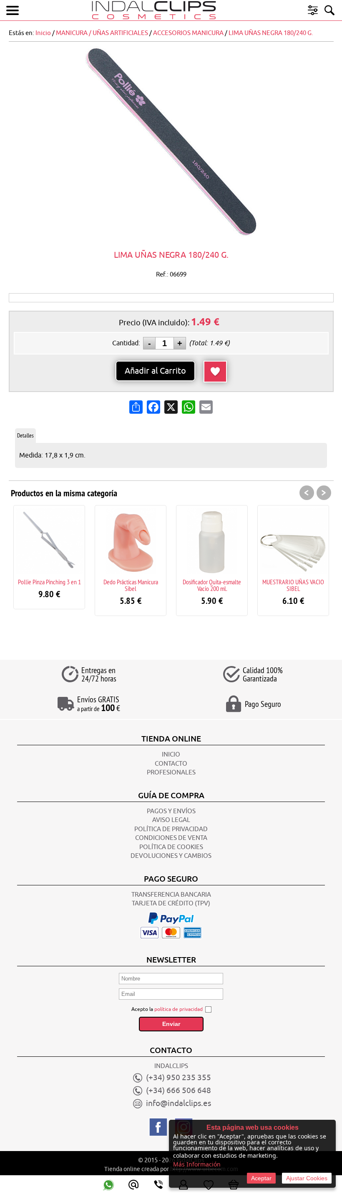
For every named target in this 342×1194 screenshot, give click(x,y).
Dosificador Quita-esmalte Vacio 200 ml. (212, 585)
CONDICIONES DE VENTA (171, 838)
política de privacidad (178, 1009)
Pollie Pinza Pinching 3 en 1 (49, 582)
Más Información (197, 1164)
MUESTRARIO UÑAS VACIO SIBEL (293, 585)
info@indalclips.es (178, 1103)
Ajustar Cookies (306, 1178)
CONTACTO (171, 764)
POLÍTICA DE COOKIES (171, 847)
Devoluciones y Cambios (171, 856)
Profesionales (171, 773)
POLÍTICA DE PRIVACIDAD (171, 829)
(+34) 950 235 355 (178, 1078)
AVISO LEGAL (171, 820)
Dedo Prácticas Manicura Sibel (130, 585)
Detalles (25, 435)
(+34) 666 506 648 (178, 1091)
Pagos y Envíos (171, 811)
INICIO (171, 755)
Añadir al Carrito (155, 371)
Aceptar (261, 1178)
